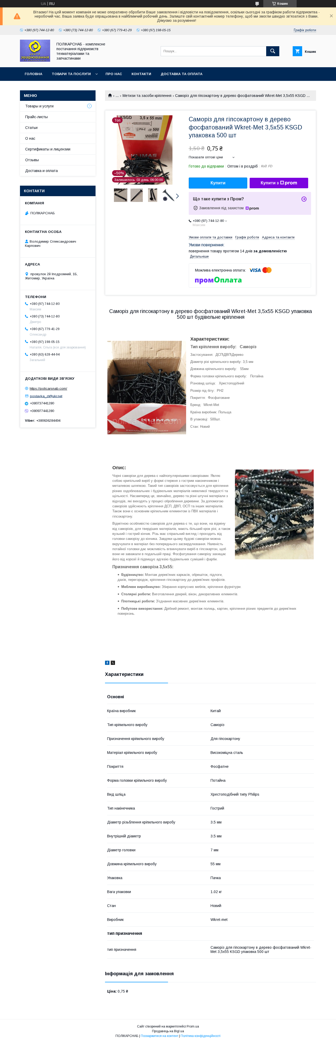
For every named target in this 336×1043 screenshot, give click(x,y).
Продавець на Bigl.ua (168, 1031)
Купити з (270, 183)
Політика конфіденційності (200, 1036)
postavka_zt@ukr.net (46, 396)
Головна (33, 74)
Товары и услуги (39, 106)
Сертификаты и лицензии (47, 149)
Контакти (141, 74)
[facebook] (107, 663)
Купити (218, 183)
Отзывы (32, 160)
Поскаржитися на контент (159, 1036)
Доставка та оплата (181, 74)
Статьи (31, 128)
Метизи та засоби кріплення (147, 95)
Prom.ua (193, 1026)
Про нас (114, 74)
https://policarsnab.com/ (48, 388)
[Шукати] (272, 51)
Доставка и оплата (41, 171)
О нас (30, 138)
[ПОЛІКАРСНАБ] (35, 60)
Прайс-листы (36, 117)
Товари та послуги (71, 74)
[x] (113, 663)
